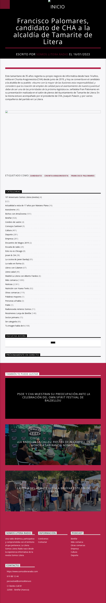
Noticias (9, 284)
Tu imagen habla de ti (15, 325)
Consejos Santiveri (13, 226)
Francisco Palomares (83, 176)
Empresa (9, 238)
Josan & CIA (10, 255)
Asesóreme (10, 209)
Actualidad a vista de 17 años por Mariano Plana (26, 205)
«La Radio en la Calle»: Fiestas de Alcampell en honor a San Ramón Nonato (53, 443)
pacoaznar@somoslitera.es (19, 581)
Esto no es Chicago (13, 251)
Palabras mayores (13, 296)
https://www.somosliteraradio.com (22, 571)
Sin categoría (11, 321)
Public (7, 305)
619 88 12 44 (12, 576)
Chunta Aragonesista (56, 176)
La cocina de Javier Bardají (17, 259)
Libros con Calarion (13, 267)
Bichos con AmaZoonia (15, 213)
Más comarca (11, 280)
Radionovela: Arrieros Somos (18, 309)
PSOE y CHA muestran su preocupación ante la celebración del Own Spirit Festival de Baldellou (53, 397)
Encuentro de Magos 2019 (17, 242)
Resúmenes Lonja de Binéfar (18, 313)
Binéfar (8, 218)
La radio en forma (13, 263)
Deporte (9, 234)
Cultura (8, 230)
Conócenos (43, 538)
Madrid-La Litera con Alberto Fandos (21, 276)
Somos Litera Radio (52, 54)
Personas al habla (13, 300)
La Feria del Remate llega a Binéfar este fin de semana (53, 489)
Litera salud (10, 271)
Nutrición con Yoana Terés (17, 288)
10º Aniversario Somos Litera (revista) (22, 197)
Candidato (36, 176)
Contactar (42, 542)
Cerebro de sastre (13, 222)
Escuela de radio (12, 247)
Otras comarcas (12, 292)
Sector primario (12, 317)
